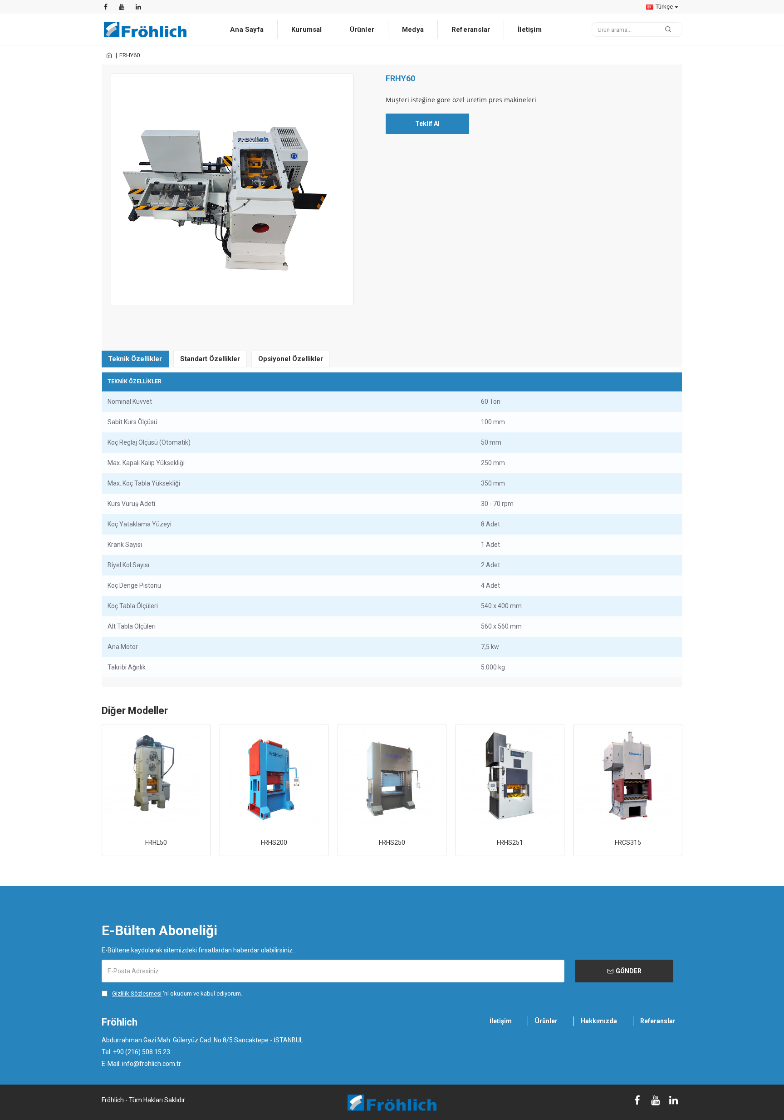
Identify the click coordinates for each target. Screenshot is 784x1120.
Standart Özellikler (210, 359)
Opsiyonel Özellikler (290, 359)
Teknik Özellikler (135, 359)
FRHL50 (156, 842)
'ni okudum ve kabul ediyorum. (177, 993)
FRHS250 (392, 842)
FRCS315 (628, 842)
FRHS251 (510, 842)
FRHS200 (274, 842)
